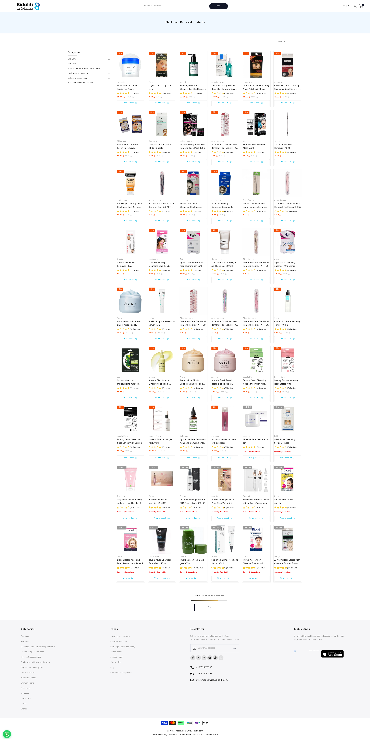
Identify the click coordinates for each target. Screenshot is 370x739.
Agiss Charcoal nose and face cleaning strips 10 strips (192, 265)
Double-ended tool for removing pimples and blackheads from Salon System (254, 206)
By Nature (184, 436)
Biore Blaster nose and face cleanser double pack (130, 562)
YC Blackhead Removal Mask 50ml (254, 147)
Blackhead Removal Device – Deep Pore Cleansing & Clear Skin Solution (256, 502)
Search (219, 6)
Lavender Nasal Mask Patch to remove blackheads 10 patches (128, 147)
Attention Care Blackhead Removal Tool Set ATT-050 (224, 147)
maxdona (215, 436)
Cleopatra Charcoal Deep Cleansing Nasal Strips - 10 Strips (287, 88)
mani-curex (184, 201)
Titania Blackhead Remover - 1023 (126, 265)
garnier (120, 377)
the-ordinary (216, 259)
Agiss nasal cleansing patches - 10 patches (284, 265)
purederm (215, 497)
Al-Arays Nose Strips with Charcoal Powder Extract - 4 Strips (287, 562)
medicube (121, 83)
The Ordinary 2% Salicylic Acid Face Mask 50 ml (224, 265)
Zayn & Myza (154, 557)
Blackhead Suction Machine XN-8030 (158, 502)
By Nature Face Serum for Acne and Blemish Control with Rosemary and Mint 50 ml (193, 442)
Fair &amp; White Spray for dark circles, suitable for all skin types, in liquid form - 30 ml (256, 622)
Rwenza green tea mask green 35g (192, 562)
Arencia (120, 318)
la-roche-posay (217, 83)
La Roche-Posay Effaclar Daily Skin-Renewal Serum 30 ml (224, 88)
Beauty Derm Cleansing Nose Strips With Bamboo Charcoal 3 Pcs (130, 442)
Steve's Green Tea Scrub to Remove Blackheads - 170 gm (255, 683)
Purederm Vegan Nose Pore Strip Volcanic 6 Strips (222, 502)
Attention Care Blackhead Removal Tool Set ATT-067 (256, 265)
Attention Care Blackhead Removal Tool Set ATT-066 (224, 323)
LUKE (276, 436)
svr (244, 738)
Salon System (248, 201)
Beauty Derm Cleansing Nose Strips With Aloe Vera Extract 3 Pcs (254, 383)
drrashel (277, 617)
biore (276, 497)
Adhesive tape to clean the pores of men (162, 682)
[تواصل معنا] (7, 734)
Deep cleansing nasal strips (221, 682)
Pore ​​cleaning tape (126, 681)
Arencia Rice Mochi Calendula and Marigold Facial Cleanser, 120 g (191, 383)
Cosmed (183, 497)
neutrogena (122, 201)
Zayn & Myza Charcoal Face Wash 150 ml (160, 562)
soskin (151, 318)
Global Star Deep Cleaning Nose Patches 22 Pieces (256, 88)
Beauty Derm (248, 377)
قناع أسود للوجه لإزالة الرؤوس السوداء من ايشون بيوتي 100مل (222, 622)
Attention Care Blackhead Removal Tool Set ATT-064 (161, 206)
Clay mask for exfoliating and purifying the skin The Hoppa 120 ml (130, 502)
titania (277, 141)
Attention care (217, 141)
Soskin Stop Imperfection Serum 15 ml (162, 323)
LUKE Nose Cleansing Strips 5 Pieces (284, 442)
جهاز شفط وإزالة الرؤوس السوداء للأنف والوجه (287, 682)
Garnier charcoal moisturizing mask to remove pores (128, 383)
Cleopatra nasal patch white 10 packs (160, 147)
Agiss (182, 259)
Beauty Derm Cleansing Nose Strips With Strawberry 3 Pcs (286, 383)
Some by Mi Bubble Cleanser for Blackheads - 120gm (193, 88)
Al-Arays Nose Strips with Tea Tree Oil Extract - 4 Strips (130, 622)
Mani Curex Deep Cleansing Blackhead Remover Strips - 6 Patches (221, 206)
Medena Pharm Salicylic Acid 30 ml (160, 442)
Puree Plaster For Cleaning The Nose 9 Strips (253, 562)
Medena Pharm (155, 436)
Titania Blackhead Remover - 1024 (283, 147)
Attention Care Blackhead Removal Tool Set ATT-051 (193, 323)
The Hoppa (121, 497)
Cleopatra (278, 83)
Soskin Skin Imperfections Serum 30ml (224, 562)
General (152, 497)
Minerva (246, 436)
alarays (277, 557)
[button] (123, 628)
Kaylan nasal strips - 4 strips (160, 88)
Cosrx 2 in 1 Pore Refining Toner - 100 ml (287, 323)
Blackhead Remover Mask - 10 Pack (287, 622)
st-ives (246, 677)
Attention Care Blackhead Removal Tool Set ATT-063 (256, 323)
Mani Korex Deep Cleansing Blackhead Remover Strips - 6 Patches (159, 265)
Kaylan (151, 83)
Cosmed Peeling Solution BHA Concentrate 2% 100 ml (192, 502)
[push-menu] (9, 6)
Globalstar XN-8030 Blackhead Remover (190, 622)
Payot (213, 738)
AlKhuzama (121, 141)
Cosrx (276, 318)
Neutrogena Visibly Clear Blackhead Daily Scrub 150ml (129, 206)
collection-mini (123, 677)
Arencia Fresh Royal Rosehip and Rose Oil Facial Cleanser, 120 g (221, 383)
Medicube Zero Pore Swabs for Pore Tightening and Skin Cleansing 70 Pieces (127, 88)
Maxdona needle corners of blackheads (223, 442)
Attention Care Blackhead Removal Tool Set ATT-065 (287, 206)
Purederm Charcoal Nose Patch (161, 622)
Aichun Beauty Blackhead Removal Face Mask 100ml (193, 147)
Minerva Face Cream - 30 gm (255, 442)
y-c (244, 141)
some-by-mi (185, 83)
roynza (183, 557)
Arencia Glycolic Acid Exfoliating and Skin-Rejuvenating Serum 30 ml (162, 383)
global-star (247, 83)
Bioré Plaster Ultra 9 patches (284, 502)
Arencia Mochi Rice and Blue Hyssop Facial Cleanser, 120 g (128, 324)
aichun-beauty (186, 141)
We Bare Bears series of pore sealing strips (192, 682)
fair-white (247, 617)
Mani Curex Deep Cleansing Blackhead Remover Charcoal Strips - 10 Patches (193, 206)
